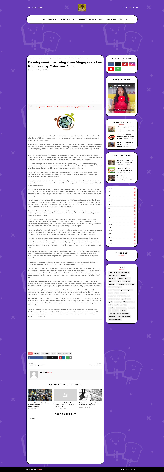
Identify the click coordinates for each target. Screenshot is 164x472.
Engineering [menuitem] (82, 19)
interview (119, 308)
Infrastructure (45, 353)
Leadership (112, 281)
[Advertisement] (82, 39)
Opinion (129, 290)
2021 (121, 227)
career (132, 302)
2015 (121, 208)
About (34, 7)
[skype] (137, 7)
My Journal (112, 287)
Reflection (123, 293)
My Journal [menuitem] (52, 19)
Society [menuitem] (101, 19)
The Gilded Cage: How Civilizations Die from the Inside (124, 161)
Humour (127, 278)
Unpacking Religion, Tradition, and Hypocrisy (125, 135)
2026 (121, 244)
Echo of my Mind (113, 275)
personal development (123, 314)
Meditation (111, 284)
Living (119, 281)
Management (126, 281)
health (116, 305)
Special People (126, 299)
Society (117, 299)
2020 (121, 224)
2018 (121, 218)
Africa (110, 272)
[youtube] (111, 69)
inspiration (111, 308)
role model (112, 316)
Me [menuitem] (73, 19)
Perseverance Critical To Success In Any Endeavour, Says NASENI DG (64, 404)
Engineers (120, 278)
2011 (121, 195)
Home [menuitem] (43, 19)
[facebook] (123, 7)
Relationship (112, 296)
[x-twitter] (126, 7)
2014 (121, 205)
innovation (123, 305)
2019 (121, 221)
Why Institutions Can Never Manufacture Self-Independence (38, 404)
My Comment (120, 284)
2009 (121, 189)
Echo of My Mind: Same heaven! (125, 128)
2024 (121, 237)
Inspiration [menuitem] (92, 19)
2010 (121, 192)
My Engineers (130, 284)
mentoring (115, 311)
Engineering (112, 278)
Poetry (110, 293)
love (125, 308)
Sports (110, 302)
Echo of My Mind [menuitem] (64, 19)
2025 (121, 240)
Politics (53, 353)
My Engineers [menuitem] (111, 19)
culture (110, 305)
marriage (131, 308)
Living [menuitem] (120, 19)
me (109, 311)
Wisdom (125, 302)
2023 (121, 234)
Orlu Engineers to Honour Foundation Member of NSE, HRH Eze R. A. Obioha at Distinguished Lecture (125, 169)
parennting (112, 314)
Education (36, 353)
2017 (121, 215)
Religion (120, 296)
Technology (118, 302)
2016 (121, 211)
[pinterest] (133, 7)
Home (28, 7)
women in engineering (115, 319)
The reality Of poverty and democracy (124, 143)
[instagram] (130, 7)
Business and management (121, 272)
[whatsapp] (118, 69)
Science (111, 299)
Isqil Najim (39, 469)
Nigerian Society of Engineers (117, 290)
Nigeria (119, 287)
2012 (121, 198)
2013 (121, 202)
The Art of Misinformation (122, 177)
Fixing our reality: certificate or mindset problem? (90, 404)
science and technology (39, 58)
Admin (30, 70)
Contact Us (134, 469)
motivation (123, 311)
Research (126, 296)
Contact (40, 7)
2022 (121, 231)
